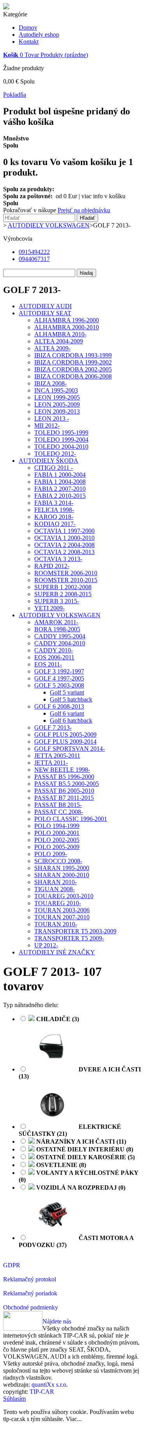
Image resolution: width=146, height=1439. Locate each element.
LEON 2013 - (51, 418)
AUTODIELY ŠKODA (48, 460)
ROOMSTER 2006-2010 (65, 573)
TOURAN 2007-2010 (62, 917)
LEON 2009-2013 (57, 411)
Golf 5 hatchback (71, 699)
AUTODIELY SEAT (45, 313)
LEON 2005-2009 (57, 404)
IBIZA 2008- (50, 383)
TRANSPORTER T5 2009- (69, 938)
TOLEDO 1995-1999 (61, 432)
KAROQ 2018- (53, 516)
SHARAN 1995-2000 (61, 868)
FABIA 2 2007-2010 (60, 488)
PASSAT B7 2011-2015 (64, 797)
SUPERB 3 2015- (56, 601)
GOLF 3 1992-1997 (59, 671)
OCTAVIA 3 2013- (58, 559)
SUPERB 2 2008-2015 (62, 594)
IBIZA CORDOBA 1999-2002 (73, 362)
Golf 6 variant (67, 713)
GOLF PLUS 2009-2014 (65, 741)
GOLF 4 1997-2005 (59, 678)
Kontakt (29, 41)
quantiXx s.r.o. (50, 1384)
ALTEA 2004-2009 (58, 341)
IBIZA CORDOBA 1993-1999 (73, 355)
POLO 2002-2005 (56, 840)
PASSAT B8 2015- (58, 804)
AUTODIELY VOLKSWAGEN (59, 615)
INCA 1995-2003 (56, 390)
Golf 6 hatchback (71, 720)
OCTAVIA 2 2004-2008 (64, 545)
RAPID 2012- (51, 566)
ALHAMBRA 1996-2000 (66, 320)
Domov (28, 27)
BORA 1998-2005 (57, 629)
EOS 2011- (48, 664)
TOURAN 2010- (55, 924)
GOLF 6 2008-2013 (59, 706)
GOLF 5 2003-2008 (59, 685)
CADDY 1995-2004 (59, 636)
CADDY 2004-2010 (59, 643)
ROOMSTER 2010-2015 (65, 580)
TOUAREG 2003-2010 (63, 896)
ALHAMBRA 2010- (60, 334)
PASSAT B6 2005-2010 (64, 790)
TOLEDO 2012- (55, 453)
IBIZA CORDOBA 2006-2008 (73, 376)
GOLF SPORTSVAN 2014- (69, 748)
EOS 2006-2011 (54, 657)
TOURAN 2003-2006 (62, 910)
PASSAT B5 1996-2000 (64, 776)
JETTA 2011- (51, 762)
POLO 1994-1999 (56, 826)
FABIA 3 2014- (53, 502)
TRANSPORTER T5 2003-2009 (75, 931)
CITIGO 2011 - (53, 467)
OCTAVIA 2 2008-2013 (64, 552)
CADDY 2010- (53, 650)
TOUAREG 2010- (57, 903)
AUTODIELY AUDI (45, 306)
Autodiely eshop (39, 34)
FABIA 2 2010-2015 (60, 495)
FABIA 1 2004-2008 (60, 481)
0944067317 (34, 259)
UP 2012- (46, 945)
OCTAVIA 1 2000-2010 (64, 538)
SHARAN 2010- (55, 882)
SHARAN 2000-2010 (61, 875)
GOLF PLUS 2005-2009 (65, 734)
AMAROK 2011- (56, 622)
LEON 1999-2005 (57, 397)
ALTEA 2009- (52, 348)
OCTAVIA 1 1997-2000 (64, 531)
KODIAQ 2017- (55, 524)
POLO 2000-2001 (56, 833)
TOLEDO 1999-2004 (61, 439)
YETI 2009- (49, 608)
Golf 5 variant (67, 692)
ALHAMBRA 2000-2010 (66, 327)
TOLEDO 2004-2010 (61, 446)
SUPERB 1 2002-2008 (62, 587)
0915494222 (34, 252)
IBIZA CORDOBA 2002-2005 (73, 369)
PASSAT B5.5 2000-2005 (66, 783)
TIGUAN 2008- (54, 889)
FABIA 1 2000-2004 (60, 474)
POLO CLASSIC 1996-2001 (70, 818)
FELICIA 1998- (54, 509)
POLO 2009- (50, 854)
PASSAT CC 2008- (58, 811)
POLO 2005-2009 (56, 847)
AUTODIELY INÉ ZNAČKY (57, 952)
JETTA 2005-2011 (57, 755)
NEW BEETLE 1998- (62, 769)
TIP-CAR (42, 1391)
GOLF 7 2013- (53, 727)
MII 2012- (47, 425)
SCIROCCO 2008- (58, 861)
